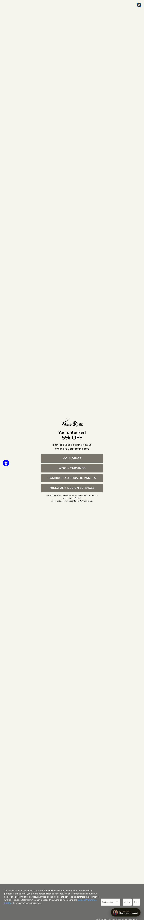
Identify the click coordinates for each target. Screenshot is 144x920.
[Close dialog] (139, 5)
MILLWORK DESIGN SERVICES (72, 488)
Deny (136, 902)
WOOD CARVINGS (72, 468)
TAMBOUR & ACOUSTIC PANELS (72, 478)
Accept (127, 902)
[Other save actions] (117, 902)
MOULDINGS (72, 458)
